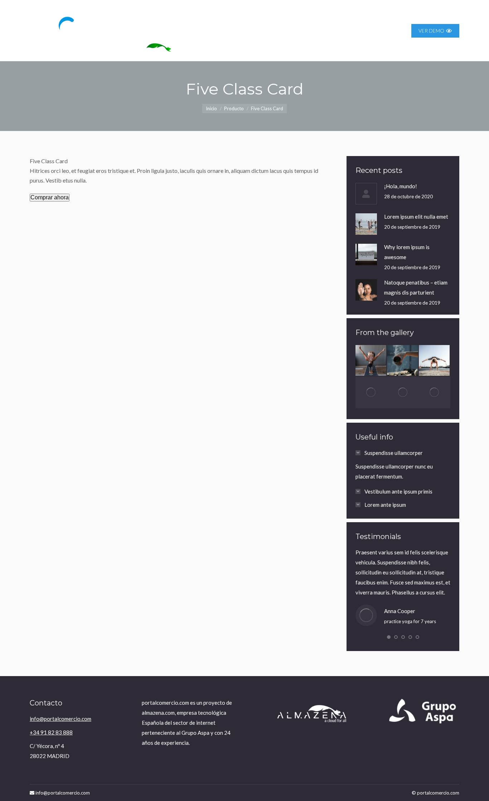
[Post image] (366, 193)
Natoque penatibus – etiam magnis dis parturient (415, 287)
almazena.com (158, 712)
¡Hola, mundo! (400, 186)
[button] (389, 637)
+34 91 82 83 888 (51, 732)
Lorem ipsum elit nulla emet (416, 216)
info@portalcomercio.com (60, 718)
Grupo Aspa (195, 732)
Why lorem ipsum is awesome (407, 252)
